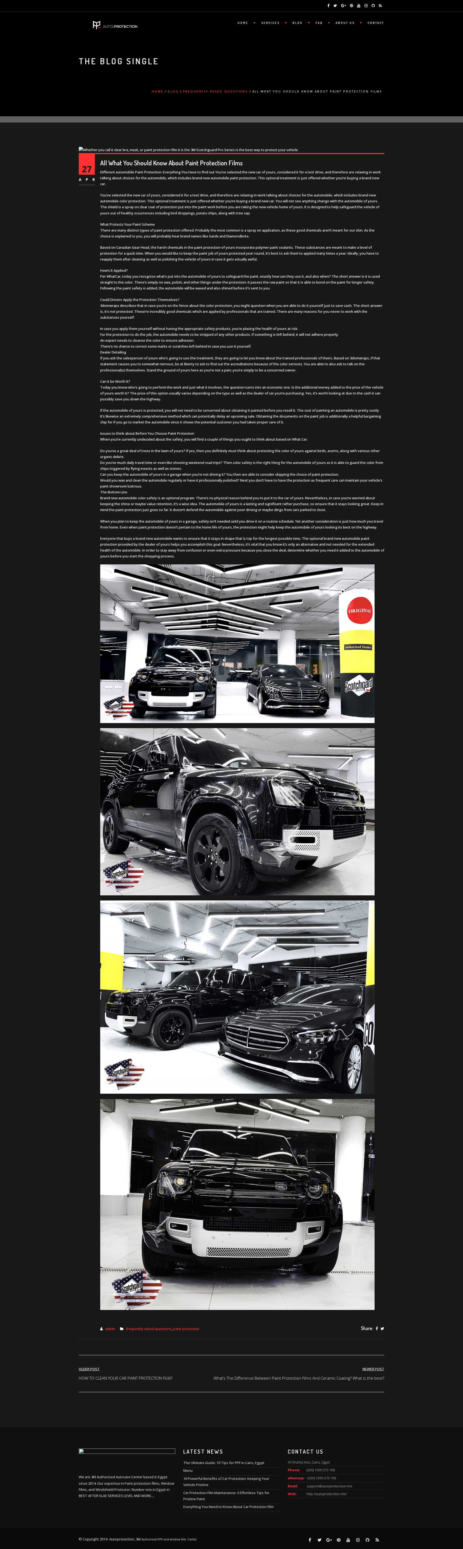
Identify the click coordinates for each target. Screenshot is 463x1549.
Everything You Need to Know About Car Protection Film (228, 1506)
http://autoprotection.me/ (327, 1493)
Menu (188, 1470)
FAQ (319, 23)
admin (110, 1328)
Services (270, 23)
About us (345, 23)
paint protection (186, 1328)
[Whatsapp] (15, 1518)
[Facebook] (377, 1329)
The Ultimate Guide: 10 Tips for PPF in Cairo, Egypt (223, 1462)
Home (243, 23)
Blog (298, 23)
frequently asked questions (215, 91)
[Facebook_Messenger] (15, 1535)
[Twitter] (382, 1329)
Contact (376, 23)
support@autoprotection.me (329, 1486)
